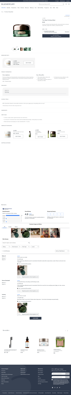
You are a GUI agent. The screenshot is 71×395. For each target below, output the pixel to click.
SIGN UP (67, 373)
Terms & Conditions (19, 392)
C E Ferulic (22, 351)
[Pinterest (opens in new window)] (60, 387)
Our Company (40, 370)
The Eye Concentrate (61, 131)
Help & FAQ (3, 372)
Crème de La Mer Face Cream (16, 63)
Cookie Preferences (11, 392)
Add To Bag (18, 136)
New (19, 7)
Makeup (32, 7)
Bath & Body (40, 7)
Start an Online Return (5, 378)
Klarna (2, 383)
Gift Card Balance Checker (25, 374)
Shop (2, 11)
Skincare (27, 7)
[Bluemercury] (8, 4)
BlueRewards (62, 1)
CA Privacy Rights (41, 392)
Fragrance (46, 7)
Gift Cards (3, 379)
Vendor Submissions (41, 379)
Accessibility (54, 392)
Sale (57, 7)
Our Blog (39, 383)
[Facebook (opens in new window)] (55, 387)
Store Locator (40, 372)
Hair (36, 7)
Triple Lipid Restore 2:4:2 (41, 351)
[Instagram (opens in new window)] (52, 387)
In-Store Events (40, 374)
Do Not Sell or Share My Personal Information (30, 392)
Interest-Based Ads (48, 392)
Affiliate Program (59, 392)
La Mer (43, 18)
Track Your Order (4, 376)
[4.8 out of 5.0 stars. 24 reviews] (68, 15)
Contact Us (3, 370)
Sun (51, 7)
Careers (39, 378)
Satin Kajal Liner (7, 351)
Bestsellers (13, 7)
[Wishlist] (66, 4)
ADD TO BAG (28, 62)
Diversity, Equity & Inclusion (43, 381)
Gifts (54, 7)
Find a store (67, 31)
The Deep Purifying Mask (8, 11)
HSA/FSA (3, 7)
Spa (38, 376)
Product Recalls (66, 392)
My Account (23, 370)
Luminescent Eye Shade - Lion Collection (58, 351)
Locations (68, 1)
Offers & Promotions (5, 381)
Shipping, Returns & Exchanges (7, 374)
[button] (69, 4)
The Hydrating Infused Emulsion (38, 132)
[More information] (69, 16)
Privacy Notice (5, 392)
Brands (22, 7)
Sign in (57, 1)
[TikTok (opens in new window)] (57, 387)
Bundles (8, 7)
